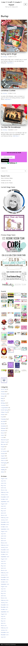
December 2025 (5, 497)
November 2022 (5, 579)
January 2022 (4, 602)
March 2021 (3, 625)
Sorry (2, 449)
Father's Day (4, 412)
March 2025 (4, 515)
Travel (2, 465)
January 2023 (4, 575)
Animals (2, 391)
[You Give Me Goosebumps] (14, 114)
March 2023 (4, 570)
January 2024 (4, 547)
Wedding (3, 469)
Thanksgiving (4, 462)
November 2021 (4, 607)
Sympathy (3, 458)
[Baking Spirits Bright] (14, 36)
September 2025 (5, 501)
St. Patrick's (4, 451)
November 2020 (5, 634)
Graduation (3, 426)
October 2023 (4, 554)
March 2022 (4, 598)
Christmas (3, 405)
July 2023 (3, 561)
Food (2, 417)
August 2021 (4, 614)
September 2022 (5, 584)
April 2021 (3, 623)
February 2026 (4, 492)
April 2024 (3, 540)
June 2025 (3, 508)
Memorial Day (4, 440)
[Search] (25, 170)
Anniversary (4, 394)
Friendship (3, 419)
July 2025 (3, 506)
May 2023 (3, 566)
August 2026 (4, 478)
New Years (3, 444)
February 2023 (4, 572)
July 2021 (3, 616)
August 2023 (4, 559)
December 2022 (5, 577)
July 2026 (3, 481)
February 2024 (4, 545)
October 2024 (4, 527)
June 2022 (3, 591)
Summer (3, 453)
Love (2, 437)
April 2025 (3, 513)
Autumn (3, 396)
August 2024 (4, 531)
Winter (2, 472)
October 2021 (4, 609)
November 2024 (5, 524)
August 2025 (4, 504)
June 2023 (3, 563)
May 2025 (3, 510)
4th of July (3, 389)
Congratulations (4, 407)
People (2, 446)
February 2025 (4, 517)
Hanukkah (3, 430)
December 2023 (5, 549)
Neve (2, 644)
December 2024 (5, 522)
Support (3, 456)
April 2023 (3, 568)
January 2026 (4, 494)
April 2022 (3, 595)
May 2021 (3, 621)
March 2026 (4, 490)
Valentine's (3, 467)
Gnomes (3, 423)
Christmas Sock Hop (6, 180)
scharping (5, 56)
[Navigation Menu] (25, 4)
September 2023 (5, 556)
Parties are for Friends (7, 183)
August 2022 (4, 586)
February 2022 (4, 600)
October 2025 (4, 499)
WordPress (13, 644)
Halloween (3, 428)
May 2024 (3, 538)
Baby (2, 398)
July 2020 (3, 637)
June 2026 (3, 483)
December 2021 (4, 605)
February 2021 (4, 628)
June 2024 (3, 536)
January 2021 (4, 630)
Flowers (3, 414)
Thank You (3, 460)
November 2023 (4, 552)
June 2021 (3, 618)
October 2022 (4, 582)
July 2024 (3, 533)
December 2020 (5, 632)
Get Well (3, 421)
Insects (2, 435)
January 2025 (4, 520)
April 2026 (3, 487)
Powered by (4, 163)
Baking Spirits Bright (9, 54)
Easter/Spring (4, 410)
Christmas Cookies (8, 90)
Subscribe (5, 160)
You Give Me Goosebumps (11, 127)
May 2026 (3, 485)
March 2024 (4, 543)
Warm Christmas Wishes (7, 178)
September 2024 (5, 529)
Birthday (3, 403)
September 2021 (5, 611)
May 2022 (3, 593)
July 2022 (3, 589)
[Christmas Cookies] (14, 78)
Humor (2, 433)
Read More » (10, 63)
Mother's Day (4, 442)
